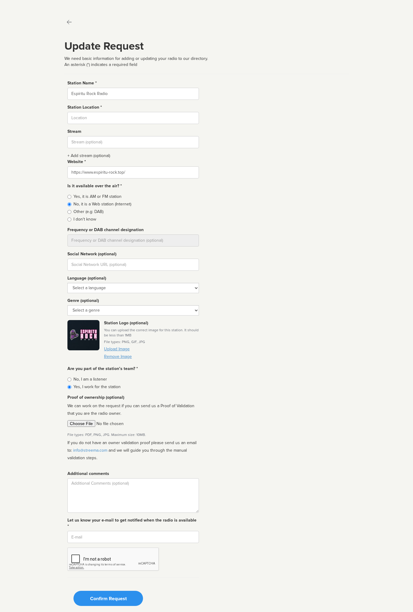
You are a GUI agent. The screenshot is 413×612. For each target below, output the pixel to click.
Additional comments (88, 473)
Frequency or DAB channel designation (105, 229)
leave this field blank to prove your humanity (23, 5)
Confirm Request (108, 599)
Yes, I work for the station (97, 386)
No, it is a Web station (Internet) (102, 204)
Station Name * (82, 83)
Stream (74, 131)
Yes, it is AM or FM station (97, 196)
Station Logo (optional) (126, 323)
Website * (76, 161)
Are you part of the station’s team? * (102, 368)
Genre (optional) (83, 300)
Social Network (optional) (91, 254)
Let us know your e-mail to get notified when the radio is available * (132, 523)
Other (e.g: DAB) (88, 211)
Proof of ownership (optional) (95, 397)
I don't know (84, 219)
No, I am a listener (90, 379)
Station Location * (84, 107)
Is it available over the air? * (94, 185)
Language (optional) (86, 278)
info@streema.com (90, 450)
